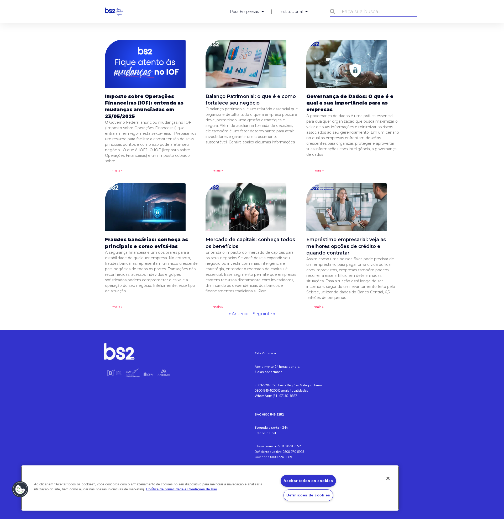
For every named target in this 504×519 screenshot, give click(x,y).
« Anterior (239, 313)
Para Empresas (244, 11)
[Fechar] (388, 478)
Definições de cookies (308, 495)
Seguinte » (264, 313)
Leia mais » (113, 170)
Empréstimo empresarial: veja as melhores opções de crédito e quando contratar (346, 246)
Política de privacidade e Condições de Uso (181, 489)
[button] (20, 489)
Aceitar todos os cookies (308, 481)
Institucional (291, 11)
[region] (210, 488)
